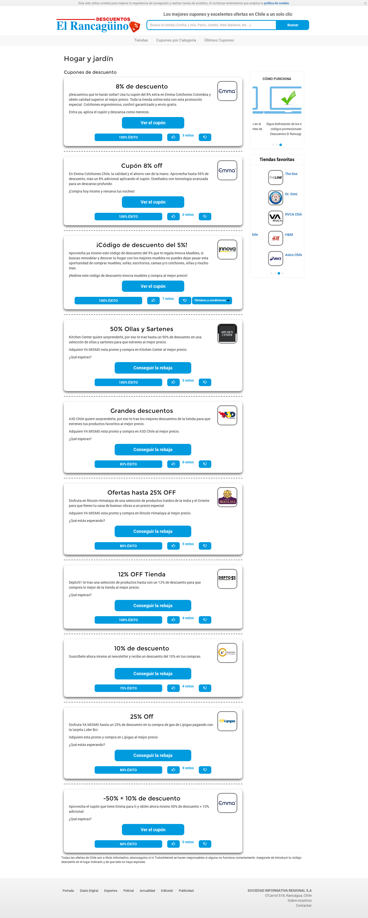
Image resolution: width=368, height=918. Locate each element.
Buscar (292, 25)
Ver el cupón (153, 123)
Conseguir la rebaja (152, 368)
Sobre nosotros (300, 900)
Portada (68, 890)
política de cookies (276, 3)
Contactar (304, 905)
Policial (128, 890)
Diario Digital (89, 890)
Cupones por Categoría (176, 40)
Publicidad (186, 890)
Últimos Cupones (219, 40)
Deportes (110, 890)
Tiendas (141, 40)
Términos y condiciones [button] (210, 300)
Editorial (167, 890)
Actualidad (147, 890)
